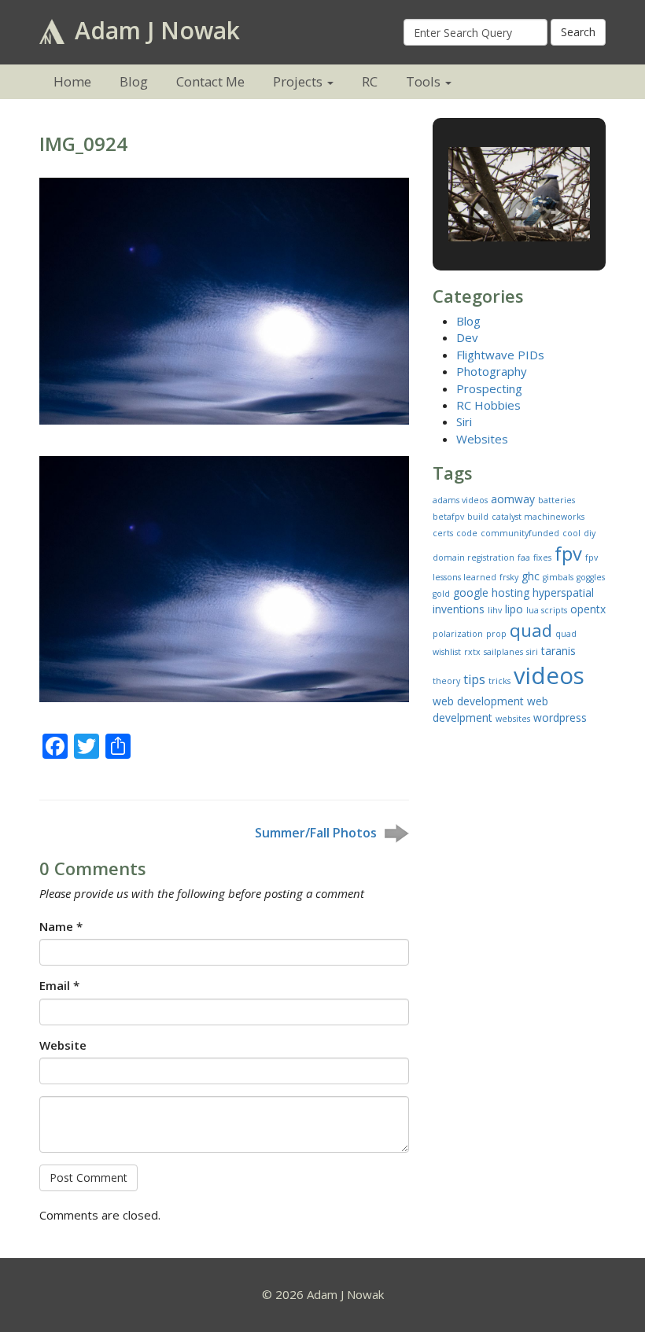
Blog (134, 81)
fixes (542, 557)
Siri (464, 421)
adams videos (460, 500)
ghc (531, 575)
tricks (499, 680)
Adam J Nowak (154, 30)
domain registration (473, 557)
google (470, 592)
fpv (568, 553)
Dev (467, 337)
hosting (510, 592)
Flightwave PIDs (500, 354)
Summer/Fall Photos (316, 832)
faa (524, 557)
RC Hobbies (488, 405)
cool (571, 533)
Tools (423, 81)
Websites (482, 439)
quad (531, 630)
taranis (558, 650)
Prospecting (489, 388)
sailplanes (503, 651)
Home (72, 81)
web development (478, 701)
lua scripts (546, 610)
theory (446, 680)
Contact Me (210, 81)
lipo (514, 609)
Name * (61, 926)
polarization (458, 633)
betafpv (448, 516)
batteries (556, 500)
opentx (588, 609)
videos (549, 675)
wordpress (560, 717)
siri (532, 651)
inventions (459, 609)
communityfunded (520, 533)
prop (496, 633)
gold (441, 593)
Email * (59, 985)
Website (63, 1045)
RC (370, 81)
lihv (495, 610)
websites (513, 718)
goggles (591, 577)
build (477, 516)
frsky (508, 577)
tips (474, 679)
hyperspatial (563, 592)
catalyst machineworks (538, 516)
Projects (297, 81)
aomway (513, 498)
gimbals (558, 577)
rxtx (472, 651)
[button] (483, 212)
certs (443, 533)
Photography (491, 371)
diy (589, 533)
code (466, 533)
